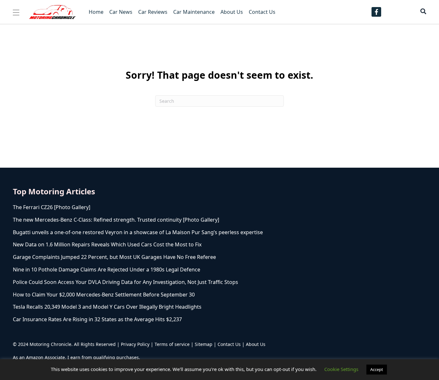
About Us (255, 344)
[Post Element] (147, 207)
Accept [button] (376, 369)
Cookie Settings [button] (341, 369)
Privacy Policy (135, 344)
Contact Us (229, 344)
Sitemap (203, 344)
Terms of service (172, 344)
